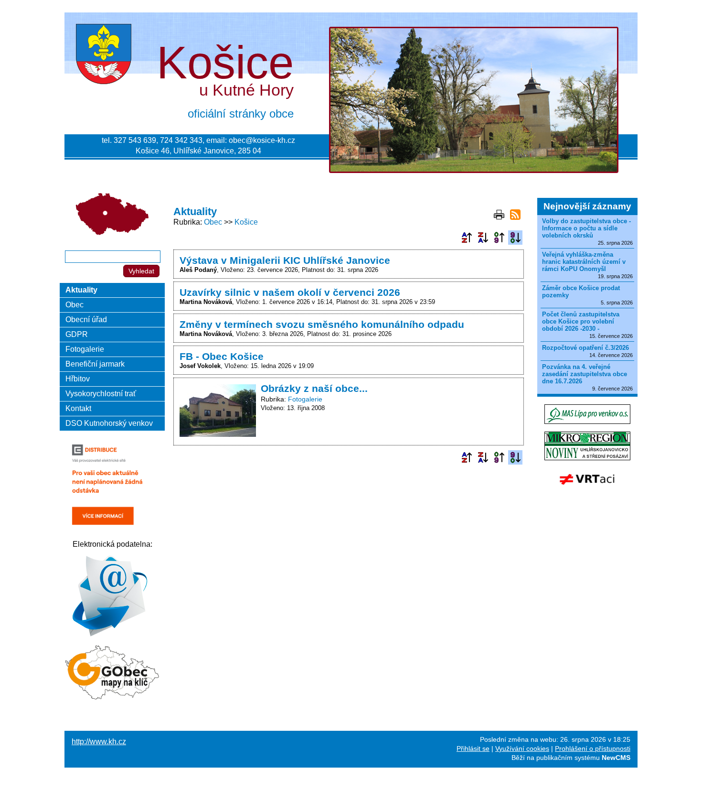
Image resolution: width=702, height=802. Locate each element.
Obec (213, 222)
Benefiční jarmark (95, 364)
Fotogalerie (305, 399)
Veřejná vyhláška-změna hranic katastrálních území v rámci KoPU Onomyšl (584, 261)
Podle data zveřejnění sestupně (515, 237)
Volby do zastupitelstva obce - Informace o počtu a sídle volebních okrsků (586, 228)
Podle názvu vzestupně (466, 237)
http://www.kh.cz (99, 741)
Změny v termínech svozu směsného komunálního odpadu (322, 324)
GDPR (76, 334)
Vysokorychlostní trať (100, 394)
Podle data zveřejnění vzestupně (499, 237)
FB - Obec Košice (222, 356)
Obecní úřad (86, 319)
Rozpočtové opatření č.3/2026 (585, 347)
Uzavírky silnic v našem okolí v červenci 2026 (290, 292)
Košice (246, 222)
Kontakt (78, 408)
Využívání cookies (522, 748)
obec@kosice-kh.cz (262, 140)
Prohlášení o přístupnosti (592, 748)
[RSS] (515, 214)
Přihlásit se (473, 748)
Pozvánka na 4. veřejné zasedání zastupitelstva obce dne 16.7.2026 (584, 374)
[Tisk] (499, 214)
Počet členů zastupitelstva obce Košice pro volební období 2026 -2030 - (580, 321)
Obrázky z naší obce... (314, 388)
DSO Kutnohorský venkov (109, 423)
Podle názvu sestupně (483, 237)
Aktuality (81, 290)
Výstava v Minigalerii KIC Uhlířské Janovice (285, 260)
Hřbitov (77, 379)
